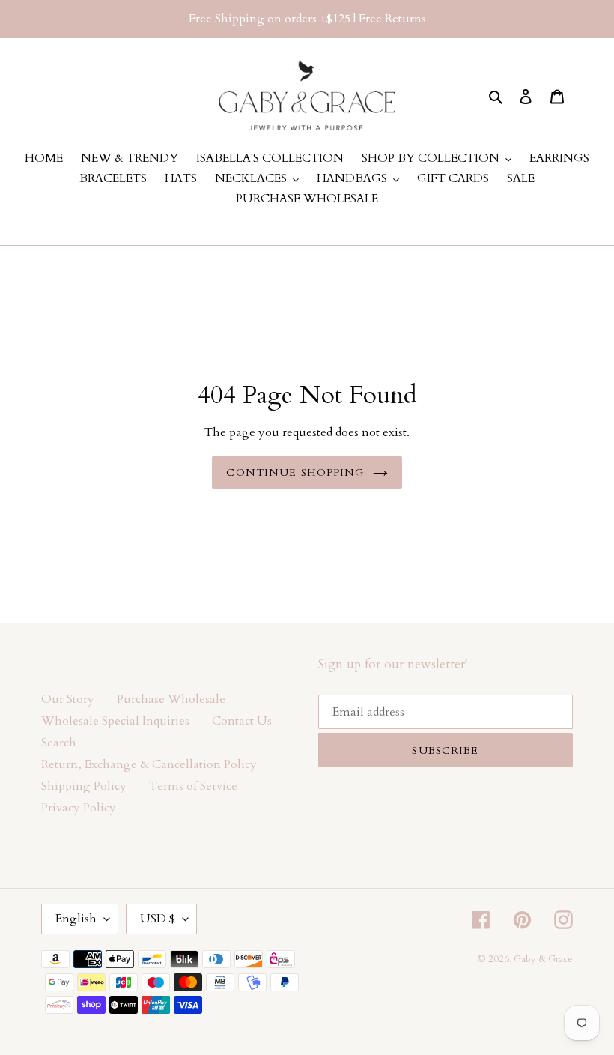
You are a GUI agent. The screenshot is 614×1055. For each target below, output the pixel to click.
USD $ (157, 918)
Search (58, 742)
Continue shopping (295, 472)
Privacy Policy (78, 807)
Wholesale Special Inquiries (115, 721)
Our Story (67, 699)
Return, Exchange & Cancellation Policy (149, 764)
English (76, 918)
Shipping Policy (84, 786)
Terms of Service (193, 786)
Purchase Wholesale (171, 699)
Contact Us (242, 721)
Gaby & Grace (543, 959)
